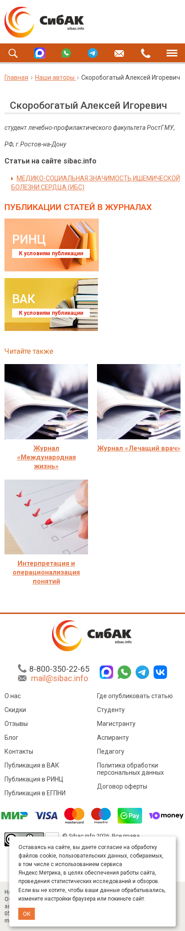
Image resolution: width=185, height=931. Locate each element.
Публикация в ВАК (31, 765)
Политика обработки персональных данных (130, 769)
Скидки (15, 709)
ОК (27, 913)
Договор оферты (122, 786)
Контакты (18, 751)
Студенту (111, 709)
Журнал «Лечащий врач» (139, 448)
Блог (11, 737)
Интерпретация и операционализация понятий (46, 572)
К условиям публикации (51, 253)
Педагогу (110, 751)
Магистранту (116, 723)
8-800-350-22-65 (59, 669)
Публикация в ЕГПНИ (35, 793)
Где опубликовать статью (135, 695)
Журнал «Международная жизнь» (46, 457)
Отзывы (16, 723)
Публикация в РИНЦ (33, 779)
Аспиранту (113, 737)
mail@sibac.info (59, 678)
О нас (12, 695)
